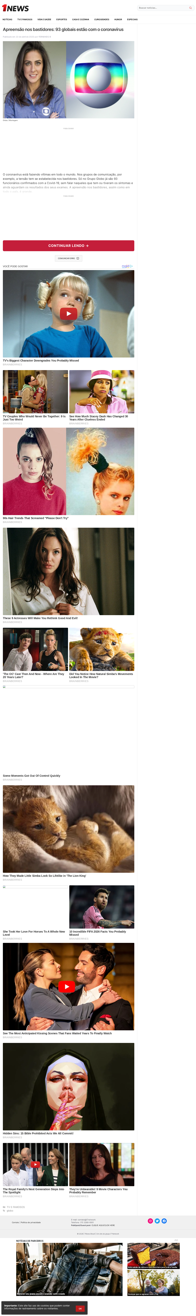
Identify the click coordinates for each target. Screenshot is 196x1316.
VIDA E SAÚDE (44, 19)
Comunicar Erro (66, 258)
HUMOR (118, 19)
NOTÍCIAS (7, 19)
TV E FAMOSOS (24, 19)
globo (10, 1210)
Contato (15, 1222)
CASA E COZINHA (80, 19)
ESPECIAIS (132, 19)
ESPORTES (61, 19)
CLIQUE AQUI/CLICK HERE (103, 1225)
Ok (80, 1308)
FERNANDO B (45, 36)
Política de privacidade (31, 1222)
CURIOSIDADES (101, 19)
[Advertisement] (68, 150)
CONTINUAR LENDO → (68, 246)
